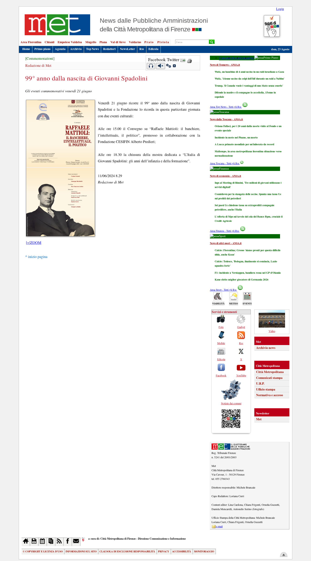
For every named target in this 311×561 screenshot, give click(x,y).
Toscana (236, 58)
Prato (149, 42)
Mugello (90, 42)
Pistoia (163, 42)
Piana (103, 42)
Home (26, 49)
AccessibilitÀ (181, 551)
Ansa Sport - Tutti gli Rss (223, 289)
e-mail (219, 526)
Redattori (109, 49)
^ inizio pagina (36, 256)
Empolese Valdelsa (70, 42)
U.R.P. (260, 383)
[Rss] (59, 542)
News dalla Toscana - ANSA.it (226, 119)
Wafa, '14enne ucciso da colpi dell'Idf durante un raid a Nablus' (249, 78)
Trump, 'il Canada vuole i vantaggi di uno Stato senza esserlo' (249, 86)
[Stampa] (189, 59)
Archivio (76, 49)
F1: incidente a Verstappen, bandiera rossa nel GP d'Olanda (248, 273)
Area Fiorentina (30, 42)
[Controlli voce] (168, 66)
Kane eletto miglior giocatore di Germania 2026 (241, 279)
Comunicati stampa (269, 378)
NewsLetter (127, 49)
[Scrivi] (76, 542)
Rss (141, 49)
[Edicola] (51, 542)
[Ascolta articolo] (151, 66)
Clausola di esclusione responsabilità (127, 551)
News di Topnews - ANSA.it (225, 65)
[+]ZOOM (33, 242)
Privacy (163, 551)
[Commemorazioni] (39, 58)
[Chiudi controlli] (174, 66)
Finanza (244, 58)
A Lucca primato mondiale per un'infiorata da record (244, 144)
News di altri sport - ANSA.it (226, 243)
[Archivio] (34, 542)
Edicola (153, 49)
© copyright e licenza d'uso (43, 551)
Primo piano (42, 49)
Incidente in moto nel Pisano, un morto (236, 137)
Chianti (49, 42)
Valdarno (135, 42)
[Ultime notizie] (42, 542)
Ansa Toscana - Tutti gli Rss (225, 163)
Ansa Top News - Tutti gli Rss (226, 106)
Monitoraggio (204, 551)
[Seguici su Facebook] (68, 542)
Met (259, 419)
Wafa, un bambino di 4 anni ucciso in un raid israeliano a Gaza (249, 72)
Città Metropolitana (270, 372)
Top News (92, 49)
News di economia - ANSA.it (225, 176)
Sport (251, 58)
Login (280, 9)
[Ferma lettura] (160, 66)
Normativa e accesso (269, 395)
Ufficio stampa (265, 389)
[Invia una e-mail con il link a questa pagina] (183, 59)
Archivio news (265, 348)
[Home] (26, 542)
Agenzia (60, 49)
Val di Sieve (118, 42)
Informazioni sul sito (81, 551)
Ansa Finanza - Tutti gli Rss (225, 231)
